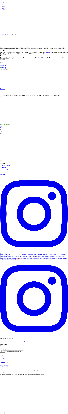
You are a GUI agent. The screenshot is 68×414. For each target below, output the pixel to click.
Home (1, 34)
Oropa (7, 342)
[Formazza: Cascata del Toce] (5, 358)
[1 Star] (1, 124)
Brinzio (7, 341)
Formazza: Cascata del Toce (4, 359)
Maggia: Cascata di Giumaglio (5, 170)
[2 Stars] (3, 124)
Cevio (25, 341)
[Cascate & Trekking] (2, 2)
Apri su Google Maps (2, 89)
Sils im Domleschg (38, 342)
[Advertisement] (34, 40)
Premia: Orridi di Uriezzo (4, 362)
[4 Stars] (7, 124)
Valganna (42, 342)
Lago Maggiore (48, 52)
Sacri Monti (3, 34)
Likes (1, 126)
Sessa (35, 342)
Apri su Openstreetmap (2, 88)
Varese (47, 342)
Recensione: (1, 350)
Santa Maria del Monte (29, 342)
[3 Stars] (5, 124)
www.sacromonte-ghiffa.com (7, 96)
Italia (6, 34)
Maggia (59, 341)
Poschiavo (15, 342)
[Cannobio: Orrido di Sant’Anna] (5, 355)
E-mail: (1, 348)
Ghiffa (1, 131)
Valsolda (45, 342)
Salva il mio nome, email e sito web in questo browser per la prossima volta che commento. (11, 351)
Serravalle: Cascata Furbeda (5, 168)
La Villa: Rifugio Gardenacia (5, 169)
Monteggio (1, 342)
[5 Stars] (9, 124)
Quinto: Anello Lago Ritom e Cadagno (6, 165)
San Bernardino (20, 342)
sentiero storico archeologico (39, 57)
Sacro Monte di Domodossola (4, 365)
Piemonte (8, 34)
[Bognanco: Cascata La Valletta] (5, 366)
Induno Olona (48, 341)
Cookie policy (3, 372)
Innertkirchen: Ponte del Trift (5, 167)
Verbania (11, 34)
